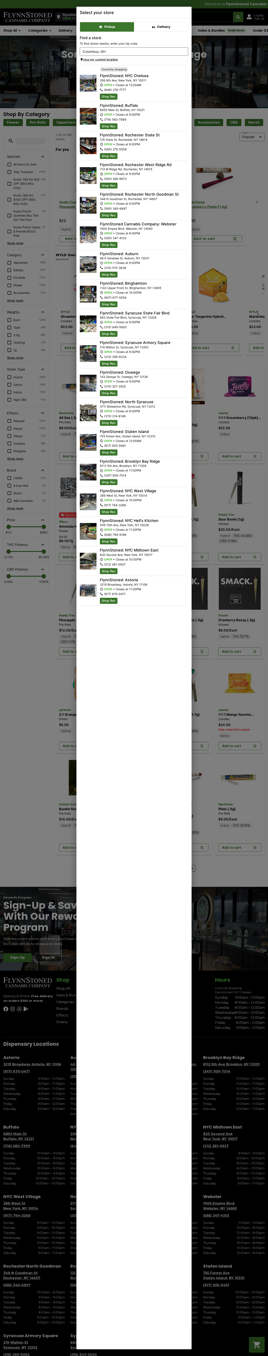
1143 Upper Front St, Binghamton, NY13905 (130, 288)
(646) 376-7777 (115, 90)
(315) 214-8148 (115, 416)
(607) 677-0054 (115, 297)
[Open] (185, 51)
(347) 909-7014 (115, 475)
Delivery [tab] (163, 27)
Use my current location (100, 59)
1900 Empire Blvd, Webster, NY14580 (126, 228)
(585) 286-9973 (115, 179)
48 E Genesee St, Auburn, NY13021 (124, 258)
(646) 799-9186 (115, 534)
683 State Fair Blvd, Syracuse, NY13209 (128, 317)
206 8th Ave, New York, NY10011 (123, 80)
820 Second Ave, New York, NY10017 (126, 555)
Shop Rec (109, 96)
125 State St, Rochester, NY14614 (123, 139)
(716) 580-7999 (115, 119)
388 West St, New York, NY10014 (123, 495)
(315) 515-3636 (115, 268)
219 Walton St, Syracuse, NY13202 (124, 347)
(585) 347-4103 (115, 238)
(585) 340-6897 (115, 208)
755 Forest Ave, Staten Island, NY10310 (127, 436)
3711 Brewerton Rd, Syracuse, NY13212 (127, 406)
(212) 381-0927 (114, 564)
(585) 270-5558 (115, 149)
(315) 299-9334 (115, 357)
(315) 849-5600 (115, 327)
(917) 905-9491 (115, 445)
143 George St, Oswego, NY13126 (124, 376)
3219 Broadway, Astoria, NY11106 (123, 584)
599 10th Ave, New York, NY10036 (124, 525)
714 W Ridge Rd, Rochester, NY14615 (126, 169)
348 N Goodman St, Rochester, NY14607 (128, 199)
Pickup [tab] (109, 27)
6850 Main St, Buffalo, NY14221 (122, 110)
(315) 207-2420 (115, 386)
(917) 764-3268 (115, 505)
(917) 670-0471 (115, 594)
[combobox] (130, 51)
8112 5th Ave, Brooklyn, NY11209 (123, 465)
